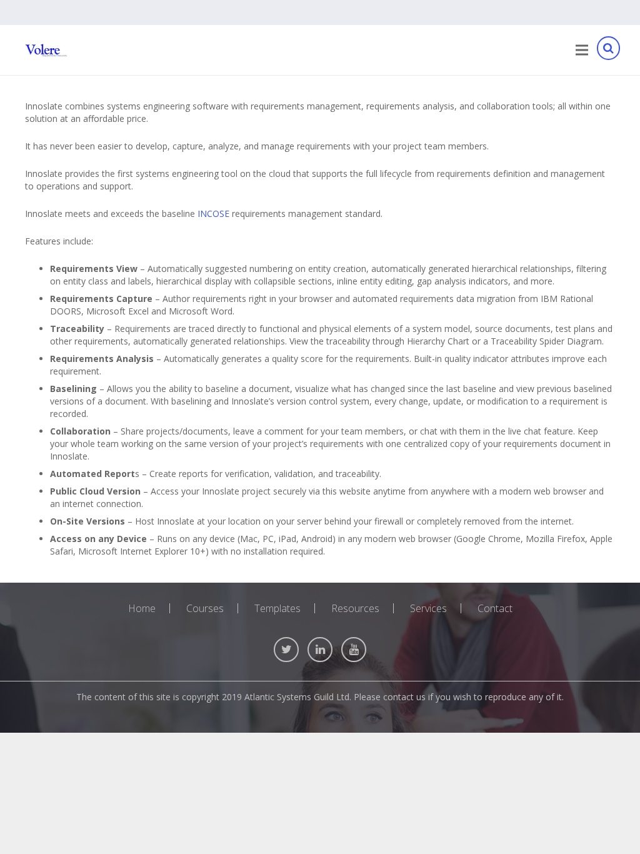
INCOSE (213, 213)
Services (428, 608)
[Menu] (582, 50)
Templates (277, 608)
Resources (355, 608)
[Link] (46, 50)
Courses (205, 608)
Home (142, 608)
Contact (495, 608)
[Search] (608, 50)
